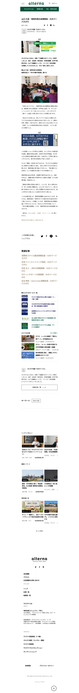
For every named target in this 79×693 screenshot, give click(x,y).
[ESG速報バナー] (39, 139)
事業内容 (40, 9)
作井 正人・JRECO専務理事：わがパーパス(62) (39, 269)
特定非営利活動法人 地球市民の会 (33, 220)
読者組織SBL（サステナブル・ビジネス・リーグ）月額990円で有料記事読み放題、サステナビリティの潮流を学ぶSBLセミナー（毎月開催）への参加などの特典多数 (39, 621)
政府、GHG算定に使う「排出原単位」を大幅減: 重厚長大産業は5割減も (32, 486)
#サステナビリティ (50, 446)
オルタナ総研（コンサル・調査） (34, 640)
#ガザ (46, 511)
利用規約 (28, 666)
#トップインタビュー (28, 446)
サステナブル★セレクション (33, 648)
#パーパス (24, 25)
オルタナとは (28, 9)
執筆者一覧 (27, 595)
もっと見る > (54, 333)
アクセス (26, 577)
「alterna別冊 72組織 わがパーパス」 (39, 213)
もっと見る (39, 531)
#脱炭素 (25, 480)
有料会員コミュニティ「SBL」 (34, 611)
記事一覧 (26, 592)
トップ (26, 589)
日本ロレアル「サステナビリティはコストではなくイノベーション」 (32, 451)
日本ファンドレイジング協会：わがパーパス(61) (39, 263)
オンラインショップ (30, 652)
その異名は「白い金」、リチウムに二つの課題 (55, 485)
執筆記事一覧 (37, 387)
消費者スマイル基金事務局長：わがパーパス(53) (39, 256)
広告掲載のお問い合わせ (31, 580)
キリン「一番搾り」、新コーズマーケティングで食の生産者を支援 (32, 516)
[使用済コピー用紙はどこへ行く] (39, 46)
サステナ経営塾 (29, 644)
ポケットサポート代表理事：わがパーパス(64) (39, 275)
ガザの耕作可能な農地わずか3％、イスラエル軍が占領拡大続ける (54, 517)
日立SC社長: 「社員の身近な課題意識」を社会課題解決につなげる (55, 450)
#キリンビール (26, 511)
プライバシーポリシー (47, 666)
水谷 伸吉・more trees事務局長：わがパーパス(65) (39, 282)
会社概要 (26, 574)
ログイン (54, 3)
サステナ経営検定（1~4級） (33, 636)
